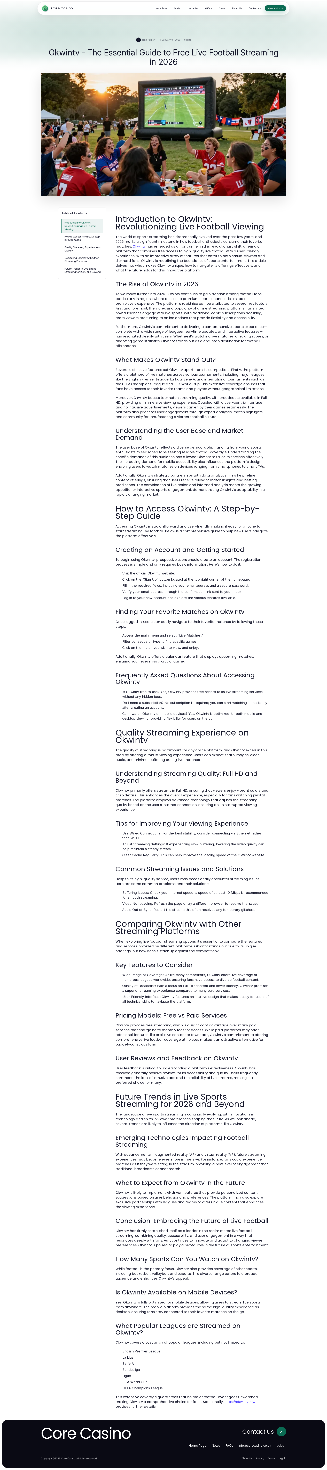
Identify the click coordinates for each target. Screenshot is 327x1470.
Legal (282, 1458)
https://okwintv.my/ (239, 1402)
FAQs (229, 1445)
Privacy (260, 1458)
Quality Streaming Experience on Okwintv (83, 249)
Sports (187, 39)
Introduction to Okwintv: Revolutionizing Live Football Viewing (81, 226)
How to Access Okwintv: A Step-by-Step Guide (83, 238)
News (216, 1445)
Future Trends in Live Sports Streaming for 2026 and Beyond (83, 270)
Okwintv (139, 246)
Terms (271, 1458)
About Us (247, 1458)
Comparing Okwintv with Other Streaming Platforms (82, 259)
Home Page (197, 1445)
